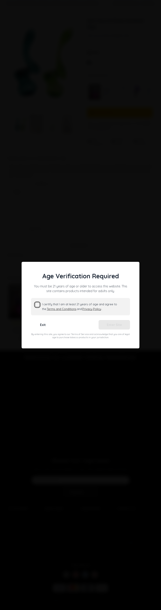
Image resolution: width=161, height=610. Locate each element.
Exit (43, 325)
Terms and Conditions (61, 309)
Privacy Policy (91, 309)
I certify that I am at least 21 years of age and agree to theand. (79, 306)
